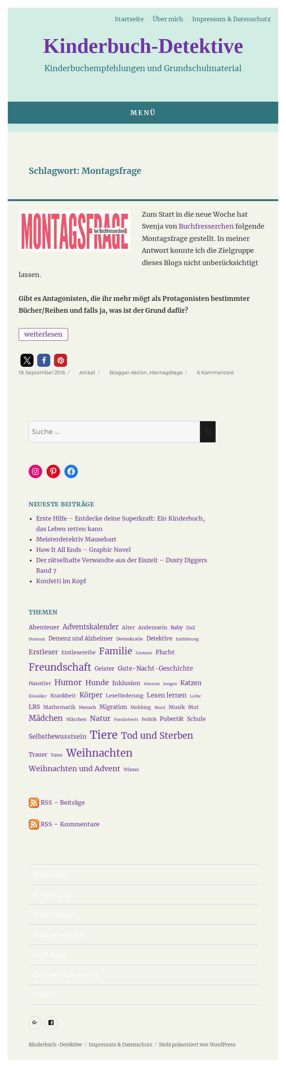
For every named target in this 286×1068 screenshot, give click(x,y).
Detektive (159, 638)
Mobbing (140, 707)
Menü (143, 113)
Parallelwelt (126, 719)
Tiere (104, 735)
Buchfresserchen (206, 226)
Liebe (195, 696)
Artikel (87, 372)
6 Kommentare (215, 372)
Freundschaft (60, 667)
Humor (68, 682)
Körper (90, 695)
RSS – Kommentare (69, 824)
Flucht (165, 652)
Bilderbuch (50, 874)
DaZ (190, 627)
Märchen (76, 719)
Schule (196, 718)
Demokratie (129, 639)
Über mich (168, 19)
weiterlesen (43, 334)
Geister (104, 668)
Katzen (190, 683)
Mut (193, 707)
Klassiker (38, 696)
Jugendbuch (53, 914)
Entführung (187, 639)
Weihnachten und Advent (74, 768)
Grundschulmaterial (65, 975)
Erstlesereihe (78, 652)
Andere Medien (58, 934)
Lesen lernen (167, 695)
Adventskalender (90, 627)
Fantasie (144, 653)
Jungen (170, 683)
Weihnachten (99, 753)
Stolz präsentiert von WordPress (197, 1045)
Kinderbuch (52, 895)
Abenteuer (44, 627)
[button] (27, 360)
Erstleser (43, 652)
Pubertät (172, 718)
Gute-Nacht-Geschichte (155, 668)
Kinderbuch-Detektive (143, 45)
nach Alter (49, 955)
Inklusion (126, 683)
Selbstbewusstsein (57, 736)
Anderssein (152, 627)
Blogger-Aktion (128, 372)
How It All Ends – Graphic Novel (83, 549)
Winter (131, 769)
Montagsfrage (166, 372)
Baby (177, 627)
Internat (152, 683)
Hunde (97, 682)
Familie (115, 651)
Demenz (37, 639)
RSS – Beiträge (62, 802)
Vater (57, 755)
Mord (160, 707)
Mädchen (46, 718)
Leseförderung (124, 695)
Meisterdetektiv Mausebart (76, 539)
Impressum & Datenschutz (231, 19)
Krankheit (63, 695)
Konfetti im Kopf (61, 581)
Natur (100, 718)
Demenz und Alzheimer (80, 638)
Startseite (129, 19)
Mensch (87, 707)
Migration (113, 707)
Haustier (40, 683)
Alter (128, 627)
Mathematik (59, 707)
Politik (149, 719)
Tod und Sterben (157, 735)
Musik (177, 707)
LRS (34, 707)
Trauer (38, 754)
